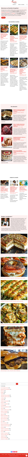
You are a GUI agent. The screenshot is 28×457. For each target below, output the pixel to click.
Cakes (2, 393)
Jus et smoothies (4, 412)
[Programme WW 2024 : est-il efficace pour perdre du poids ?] (23, 183)
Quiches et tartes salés (5, 425)
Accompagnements (4, 387)
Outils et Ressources (13, 193)
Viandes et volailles (4, 438)
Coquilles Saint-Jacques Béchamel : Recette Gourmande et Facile (22, 71)
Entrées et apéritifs (4, 403)
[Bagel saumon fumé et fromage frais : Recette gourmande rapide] (5, 29)
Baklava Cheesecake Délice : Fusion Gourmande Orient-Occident (19, 110)
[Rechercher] (17, 384)
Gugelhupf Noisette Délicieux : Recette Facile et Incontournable (19, 138)
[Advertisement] (14, 98)
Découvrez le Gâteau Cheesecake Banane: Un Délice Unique (19, 151)
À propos (6, 454)
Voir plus (3, 17)
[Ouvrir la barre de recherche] (27, 4)
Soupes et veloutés (4, 433)
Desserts (2, 402)
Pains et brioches (4, 418)
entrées (2, 12)
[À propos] (5, 222)
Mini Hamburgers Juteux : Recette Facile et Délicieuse (4, 68)
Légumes (2, 414)
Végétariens (3, 436)
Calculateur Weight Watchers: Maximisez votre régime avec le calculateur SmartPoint (14, 189)
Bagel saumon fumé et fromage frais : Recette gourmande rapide (4, 35)
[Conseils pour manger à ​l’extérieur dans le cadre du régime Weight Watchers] (5, 183)
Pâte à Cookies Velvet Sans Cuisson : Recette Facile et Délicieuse (19, 125)
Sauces (2, 431)
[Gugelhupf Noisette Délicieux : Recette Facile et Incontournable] (6, 142)
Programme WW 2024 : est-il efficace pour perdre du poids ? (23, 188)
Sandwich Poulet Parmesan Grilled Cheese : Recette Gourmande (23, 37)
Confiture (2, 398)
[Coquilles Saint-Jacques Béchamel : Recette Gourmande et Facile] (23, 63)
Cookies (2, 399)
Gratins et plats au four (13, 73)
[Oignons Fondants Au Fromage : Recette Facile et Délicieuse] (14, 63)
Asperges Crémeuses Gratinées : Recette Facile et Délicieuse (14, 38)
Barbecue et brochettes (5, 389)
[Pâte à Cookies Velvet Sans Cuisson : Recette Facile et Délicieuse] (6, 129)
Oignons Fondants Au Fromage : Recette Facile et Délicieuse (14, 70)
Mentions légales (24, 454)
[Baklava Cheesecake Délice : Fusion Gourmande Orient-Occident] (6, 114)
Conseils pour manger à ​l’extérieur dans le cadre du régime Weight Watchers (4, 188)
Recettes (14, 4)
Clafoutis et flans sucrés (5, 396)
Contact (3, 454)
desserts (7, 12)
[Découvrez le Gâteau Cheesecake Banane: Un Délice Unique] (6, 155)
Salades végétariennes (5, 430)
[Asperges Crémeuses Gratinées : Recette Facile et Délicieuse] (14, 30)
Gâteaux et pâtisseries (5, 406)
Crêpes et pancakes (4, 401)
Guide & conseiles (21, 4)
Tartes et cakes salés (5, 434)
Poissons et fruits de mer (5, 424)
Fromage (2, 405)
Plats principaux (4, 422)
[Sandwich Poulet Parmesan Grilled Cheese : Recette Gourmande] (23, 30)
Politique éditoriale (18, 454)
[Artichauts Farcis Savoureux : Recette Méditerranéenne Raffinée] (14, 313)
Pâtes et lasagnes (4, 420)
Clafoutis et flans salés (5, 395)
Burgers (2, 39)
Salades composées (4, 428)
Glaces (2, 408)
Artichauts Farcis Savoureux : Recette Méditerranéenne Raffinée (12, 324)
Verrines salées (3, 437)
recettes (13, 13)
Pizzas (2, 421)
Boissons (2, 390)
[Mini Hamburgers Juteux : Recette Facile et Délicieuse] (5, 62)
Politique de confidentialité (11, 454)
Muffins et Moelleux (4, 415)
